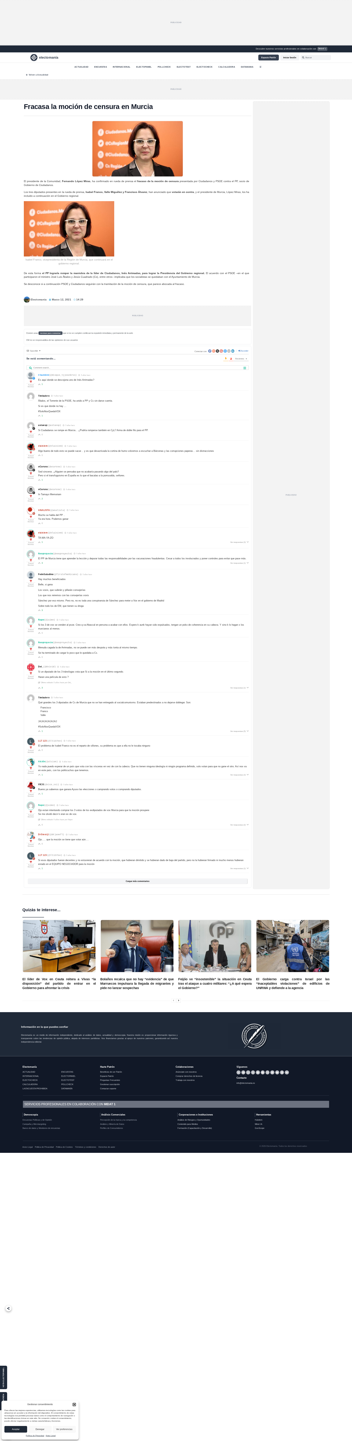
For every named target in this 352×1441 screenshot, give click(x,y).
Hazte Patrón (107, 1066)
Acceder (244, 351)
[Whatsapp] (248, 1072)
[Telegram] (258, 1072)
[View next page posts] (178, 1001)
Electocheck (205, 67)
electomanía (48, 57)
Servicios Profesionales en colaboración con (69, 1104)
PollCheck (164, 67)
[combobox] (316, 57)
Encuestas (100, 67)
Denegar (40, 1429)
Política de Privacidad (35, 1436)
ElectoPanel (144, 67)
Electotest (184, 67)
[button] (74, 1404)
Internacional (121, 67)
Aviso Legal (51, 1436)
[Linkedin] (282, 1072)
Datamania (247, 67)
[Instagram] (267, 1072)
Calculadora (226, 67)
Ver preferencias (64, 1429)
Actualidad (81, 67)
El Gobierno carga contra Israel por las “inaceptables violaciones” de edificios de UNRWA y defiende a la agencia (293, 983)
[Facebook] (243, 1072)
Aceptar (16, 1429)
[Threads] (253, 1072)
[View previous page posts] (173, 1001)
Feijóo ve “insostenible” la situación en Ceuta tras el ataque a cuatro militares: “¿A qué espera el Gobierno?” (215, 983)
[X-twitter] (238, 1072)
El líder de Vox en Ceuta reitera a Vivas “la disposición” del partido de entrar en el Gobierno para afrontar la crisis (59, 983)
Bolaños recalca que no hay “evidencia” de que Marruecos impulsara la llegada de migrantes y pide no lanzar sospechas (137, 983)
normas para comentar (50, 333)
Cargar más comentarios (137, 881)
